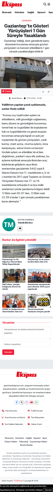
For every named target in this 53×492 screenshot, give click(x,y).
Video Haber (10, 442)
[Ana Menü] (49, 4)
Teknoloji (23, 442)
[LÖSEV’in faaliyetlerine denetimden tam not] (13, 300)
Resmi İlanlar (26, 445)
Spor (44, 438)
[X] (21, 402)
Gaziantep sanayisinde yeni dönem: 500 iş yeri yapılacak (39, 286)
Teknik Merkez (16, 98)
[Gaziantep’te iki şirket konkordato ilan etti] (39, 251)
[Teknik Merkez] (8, 224)
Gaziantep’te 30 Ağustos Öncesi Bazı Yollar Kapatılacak (12, 262)
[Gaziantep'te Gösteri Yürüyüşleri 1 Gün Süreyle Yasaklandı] (26, 72)
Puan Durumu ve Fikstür (15, 417)
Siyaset (41, 12)
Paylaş (8, 91)
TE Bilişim (18, 481)
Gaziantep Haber (38, 442)
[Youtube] (31, 402)
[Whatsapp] (36, 402)
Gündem (19, 12)
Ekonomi (6, 12)
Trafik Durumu (37, 411)
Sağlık (30, 12)
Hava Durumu (11, 411)
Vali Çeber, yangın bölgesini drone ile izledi (11, 286)
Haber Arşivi (36, 424)
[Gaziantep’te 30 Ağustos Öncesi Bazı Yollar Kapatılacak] (13, 251)
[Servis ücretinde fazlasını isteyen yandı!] (39, 300)
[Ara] (44, 4)
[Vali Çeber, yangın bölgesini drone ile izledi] (13, 276)
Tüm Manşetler (37, 417)
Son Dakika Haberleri (14, 424)
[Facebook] (17, 402)
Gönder (8, 352)
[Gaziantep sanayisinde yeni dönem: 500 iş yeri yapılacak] (39, 276)
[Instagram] (26, 402)
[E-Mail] (20, 228)
